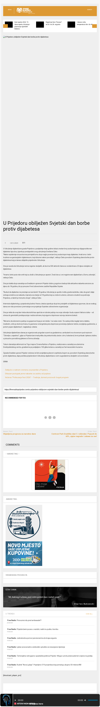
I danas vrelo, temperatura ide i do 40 (85, 23)
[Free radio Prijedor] (24, 14)
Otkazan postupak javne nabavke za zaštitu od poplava (28, 374)
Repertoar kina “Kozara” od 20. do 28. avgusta (54, 23)
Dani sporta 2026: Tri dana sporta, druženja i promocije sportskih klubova (22, 25)
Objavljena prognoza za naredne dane (19, 434)
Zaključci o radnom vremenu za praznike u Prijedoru (26, 370)
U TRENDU (10, 614)
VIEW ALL (89, 614)
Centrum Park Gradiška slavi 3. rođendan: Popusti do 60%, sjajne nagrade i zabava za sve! (74, 435)
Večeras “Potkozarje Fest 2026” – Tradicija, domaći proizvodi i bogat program (37, 377)
